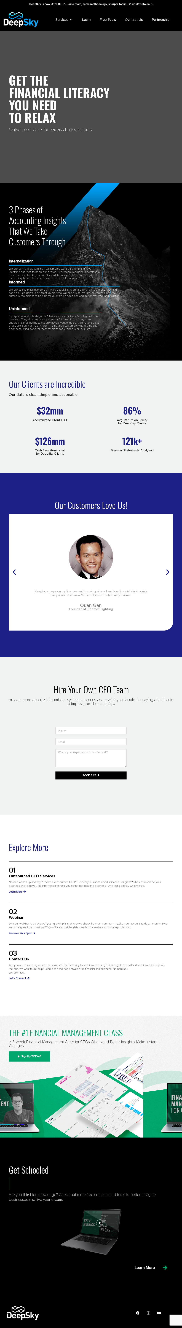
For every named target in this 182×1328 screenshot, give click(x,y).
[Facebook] (137, 1313)
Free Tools (108, 20)
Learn (86, 20)
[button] (14, 572)
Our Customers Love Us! (91, 504)
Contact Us (134, 20)
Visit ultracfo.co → (141, 4)
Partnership (161, 20)
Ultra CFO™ (58, 4)
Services (61, 20)
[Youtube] (159, 1313)
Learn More (145, 1267)
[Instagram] (148, 1313)
